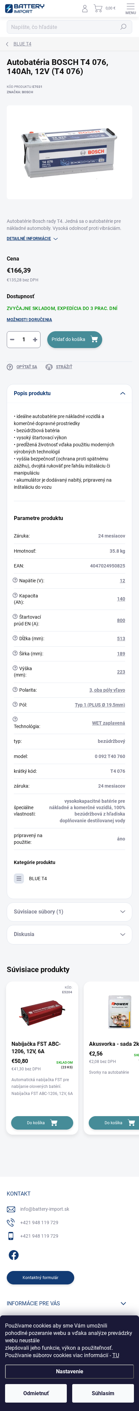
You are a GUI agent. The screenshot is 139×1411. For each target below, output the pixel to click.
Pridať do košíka (68, 339)
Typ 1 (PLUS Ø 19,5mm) (100, 705)
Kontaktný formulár (40, 1277)
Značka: (20, 92)
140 (121, 598)
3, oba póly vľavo (107, 690)
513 (121, 638)
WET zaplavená (108, 723)
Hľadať (123, 27)
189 (121, 653)
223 (121, 672)
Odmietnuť (36, 1393)
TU (115, 1355)
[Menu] (130, 8)
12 (122, 580)
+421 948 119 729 (39, 1222)
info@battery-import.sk (44, 1209)
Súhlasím (103, 1393)
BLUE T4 (38, 878)
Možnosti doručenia (29, 319)
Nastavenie (69, 1371)
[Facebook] (13, 1254)
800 (121, 620)
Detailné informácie (29, 238)
